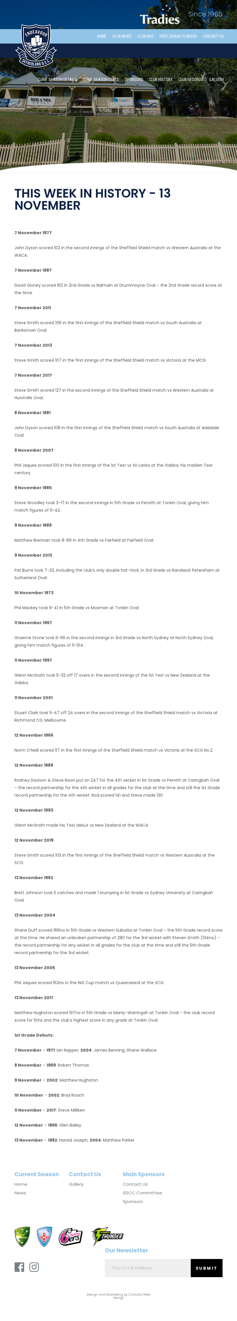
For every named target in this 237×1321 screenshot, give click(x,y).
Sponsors (134, 79)
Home (102, 36)
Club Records (190, 79)
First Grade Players (178, 36)
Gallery (216, 79)
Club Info (145, 36)
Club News (122, 36)
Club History (161, 79)
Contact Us (213, 36)
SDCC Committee (142, 1193)
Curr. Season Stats (101, 79)
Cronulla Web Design (132, 1296)
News (20, 1193)
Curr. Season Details (57, 79)
